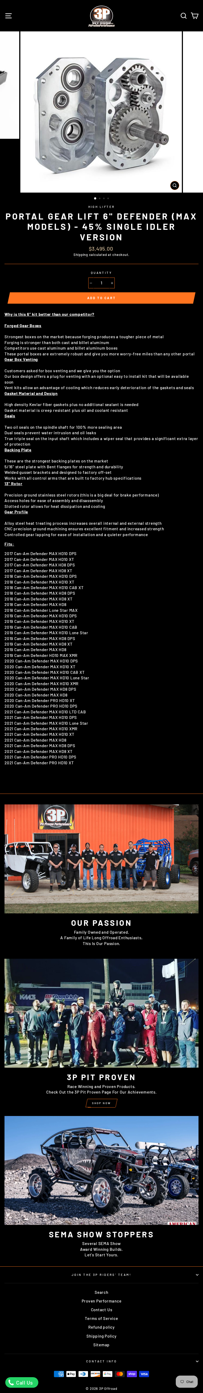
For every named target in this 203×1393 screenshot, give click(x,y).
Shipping (80, 254)
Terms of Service (101, 1318)
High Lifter (101, 206)
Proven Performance (102, 1301)
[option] (101, 112)
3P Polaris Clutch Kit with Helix (53, 1389)
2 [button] (100, 199)
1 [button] (95, 198)
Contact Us (101, 1309)
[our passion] (101, 858)
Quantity (101, 272)
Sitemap (101, 1344)
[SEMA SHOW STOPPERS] (101, 1170)
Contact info (101, 1361)
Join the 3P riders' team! (101, 1274)
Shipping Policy (101, 1336)
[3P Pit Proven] (101, 1013)
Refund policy (101, 1327)
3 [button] (104, 199)
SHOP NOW (101, 1103)
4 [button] (108, 199)
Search (101, 1292)
